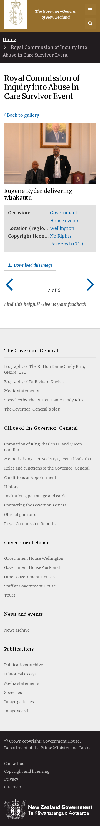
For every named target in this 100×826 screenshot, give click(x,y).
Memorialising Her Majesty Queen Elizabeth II (48, 459)
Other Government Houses (29, 576)
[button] (90, 23)
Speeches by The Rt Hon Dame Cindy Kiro (43, 399)
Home (9, 39)
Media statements (21, 390)
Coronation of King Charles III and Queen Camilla (43, 447)
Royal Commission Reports (30, 523)
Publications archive (23, 664)
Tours (9, 595)
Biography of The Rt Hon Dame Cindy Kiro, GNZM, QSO (44, 369)
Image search (17, 710)
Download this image (33, 265)
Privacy (11, 779)
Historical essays (20, 674)
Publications (19, 649)
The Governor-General (31, 350)
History (11, 486)
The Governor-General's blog (32, 409)
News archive (17, 630)
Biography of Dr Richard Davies (34, 381)
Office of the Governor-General (41, 428)
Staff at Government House (30, 586)
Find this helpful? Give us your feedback (45, 304)
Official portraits (20, 514)
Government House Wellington (33, 558)
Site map (12, 787)
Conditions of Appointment (30, 477)
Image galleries (19, 701)
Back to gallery (23, 115)
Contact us (14, 763)
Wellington (62, 228)
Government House (26, 542)
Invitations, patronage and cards (35, 495)
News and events (23, 614)
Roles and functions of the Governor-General (47, 468)
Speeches (13, 692)
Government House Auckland (32, 567)
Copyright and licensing (26, 771)
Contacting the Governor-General (36, 505)
